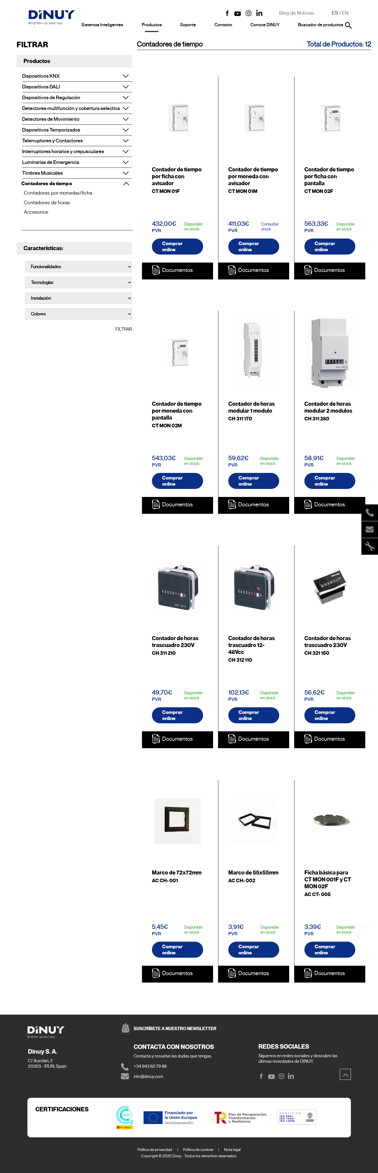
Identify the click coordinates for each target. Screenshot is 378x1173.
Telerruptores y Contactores (52, 141)
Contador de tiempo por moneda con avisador (253, 176)
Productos (152, 25)
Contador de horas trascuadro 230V (175, 642)
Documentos (177, 270)
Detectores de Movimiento (50, 119)
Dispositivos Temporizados (51, 130)
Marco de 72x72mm (176, 872)
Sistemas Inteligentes (102, 25)
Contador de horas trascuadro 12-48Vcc (251, 645)
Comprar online (172, 246)
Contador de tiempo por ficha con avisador (177, 176)
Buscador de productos (320, 25)
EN (345, 13)
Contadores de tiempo (46, 183)
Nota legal (232, 1149)
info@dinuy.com (148, 1076)
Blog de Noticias (296, 13)
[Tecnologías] (78, 282)
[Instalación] (78, 298)
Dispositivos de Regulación (51, 98)
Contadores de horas (47, 203)
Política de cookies (198, 1149)
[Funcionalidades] (78, 266)
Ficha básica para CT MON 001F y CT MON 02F (327, 879)
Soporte (188, 25)
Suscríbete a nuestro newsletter (175, 1028)
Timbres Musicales (42, 173)
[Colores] (78, 314)
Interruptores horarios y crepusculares (63, 151)
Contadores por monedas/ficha (58, 193)
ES (335, 13)
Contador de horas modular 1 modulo (251, 407)
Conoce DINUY (264, 25)
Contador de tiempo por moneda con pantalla (177, 410)
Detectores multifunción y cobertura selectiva (71, 108)
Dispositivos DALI (41, 87)
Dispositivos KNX (41, 76)
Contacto (223, 25)
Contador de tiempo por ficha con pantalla (329, 176)
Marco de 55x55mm (253, 872)
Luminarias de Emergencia (50, 162)
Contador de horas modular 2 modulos (328, 407)
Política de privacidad (155, 1149)
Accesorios (36, 212)
